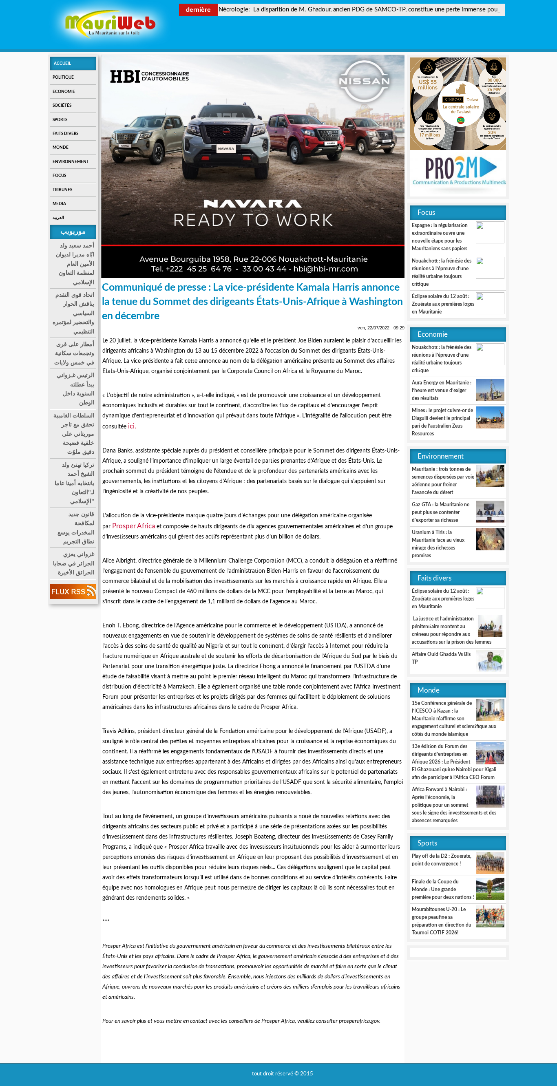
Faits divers (65, 134)
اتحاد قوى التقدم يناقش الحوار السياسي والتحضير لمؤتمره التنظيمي (73, 313)
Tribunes (62, 190)
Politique (63, 77)
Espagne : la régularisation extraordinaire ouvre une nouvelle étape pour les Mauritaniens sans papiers (440, 237)
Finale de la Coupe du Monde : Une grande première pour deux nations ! (443, 889)
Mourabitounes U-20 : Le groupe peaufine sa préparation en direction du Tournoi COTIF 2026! (441, 921)
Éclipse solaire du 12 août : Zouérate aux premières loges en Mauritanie (443, 304)
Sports (60, 120)
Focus (59, 176)
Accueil (62, 64)
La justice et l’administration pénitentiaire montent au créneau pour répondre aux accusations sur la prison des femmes (451, 630)
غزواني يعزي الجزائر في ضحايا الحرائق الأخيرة (73, 563)
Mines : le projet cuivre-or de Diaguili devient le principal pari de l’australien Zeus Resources (442, 422)
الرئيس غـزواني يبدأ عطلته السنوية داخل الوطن (75, 389)
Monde (61, 148)
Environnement (71, 162)
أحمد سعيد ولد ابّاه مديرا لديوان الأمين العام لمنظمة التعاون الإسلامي (75, 263)
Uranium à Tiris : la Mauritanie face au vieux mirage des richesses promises (438, 544)
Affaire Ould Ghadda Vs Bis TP (441, 658)
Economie (64, 92)
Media (59, 204)
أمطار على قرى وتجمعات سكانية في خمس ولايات (74, 353)
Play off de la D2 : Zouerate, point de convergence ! (441, 860)
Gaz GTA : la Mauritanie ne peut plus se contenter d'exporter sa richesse (440, 512)
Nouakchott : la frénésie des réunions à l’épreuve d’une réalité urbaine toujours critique (441, 272)
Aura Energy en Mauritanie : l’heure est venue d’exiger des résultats (441, 390)
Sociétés (62, 106)
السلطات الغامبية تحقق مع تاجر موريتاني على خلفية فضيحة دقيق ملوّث (73, 433)
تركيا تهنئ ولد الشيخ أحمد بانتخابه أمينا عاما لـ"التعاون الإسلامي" (74, 483)
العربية (58, 218)
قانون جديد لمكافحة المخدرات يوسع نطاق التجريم (75, 528)
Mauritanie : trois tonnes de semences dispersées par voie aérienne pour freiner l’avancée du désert (443, 481)
